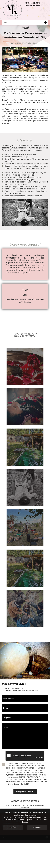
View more (25, 366)
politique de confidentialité (17, 784)
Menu (6, 22)
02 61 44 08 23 (32, 3)
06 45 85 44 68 (32, 5)
